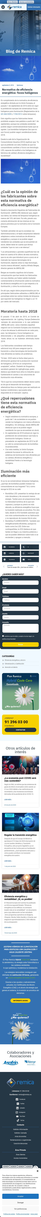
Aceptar (20, 1196)
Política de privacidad (22, 1214)
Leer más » (8, 799)
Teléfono (5, 596)
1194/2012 (17, 114)
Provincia (5, 605)
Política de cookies (9, 1214)
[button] (37, 1171)
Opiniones (20, 85)
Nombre (5, 579)
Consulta (5, 622)
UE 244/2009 (6, 114)
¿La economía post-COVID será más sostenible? (20, 779)
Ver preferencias (20, 1209)
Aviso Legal (34, 1214)
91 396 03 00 (16, 722)
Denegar (20, 1203)
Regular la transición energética (20, 835)
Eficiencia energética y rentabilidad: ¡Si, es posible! (18, 898)
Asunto (4, 614)
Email (4, 588)
